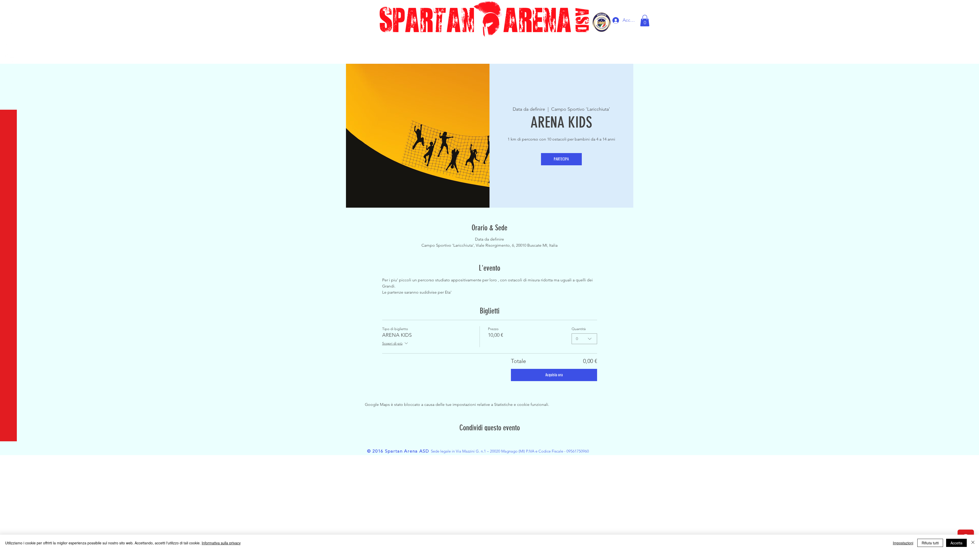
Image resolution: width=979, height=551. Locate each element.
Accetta (956, 542)
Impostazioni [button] (903, 542)
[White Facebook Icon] (9, 25)
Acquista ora (554, 374)
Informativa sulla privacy (221, 542)
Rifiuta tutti (930, 542)
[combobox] (584, 338)
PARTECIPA (561, 159)
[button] (8, 7)
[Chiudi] (973, 543)
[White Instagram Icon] (9, 58)
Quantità (579, 329)
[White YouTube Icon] (9, 41)
